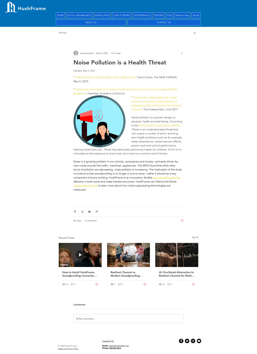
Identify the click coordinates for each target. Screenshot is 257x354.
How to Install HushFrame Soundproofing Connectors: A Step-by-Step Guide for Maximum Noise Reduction (79, 274)
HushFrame (32, 8)
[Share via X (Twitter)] (82, 211)
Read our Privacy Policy (68, 348)
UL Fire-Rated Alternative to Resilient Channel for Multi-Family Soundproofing (176, 274)
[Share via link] (96, 211)
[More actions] (182, 53)
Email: (105, 345)
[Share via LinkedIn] (89, 211)
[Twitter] (187, 341)
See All (195, 237)
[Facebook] (181, 341)
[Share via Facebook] (74, 211)
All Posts (63, 32)
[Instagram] (193, 341)
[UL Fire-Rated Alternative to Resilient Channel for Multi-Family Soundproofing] (176, 255)
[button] (194, 33)
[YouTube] (199, 341)
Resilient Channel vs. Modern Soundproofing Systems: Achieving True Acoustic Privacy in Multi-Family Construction (126, 274)
